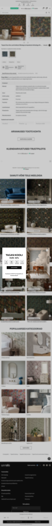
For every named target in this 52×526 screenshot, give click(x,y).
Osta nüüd (14, 267)
